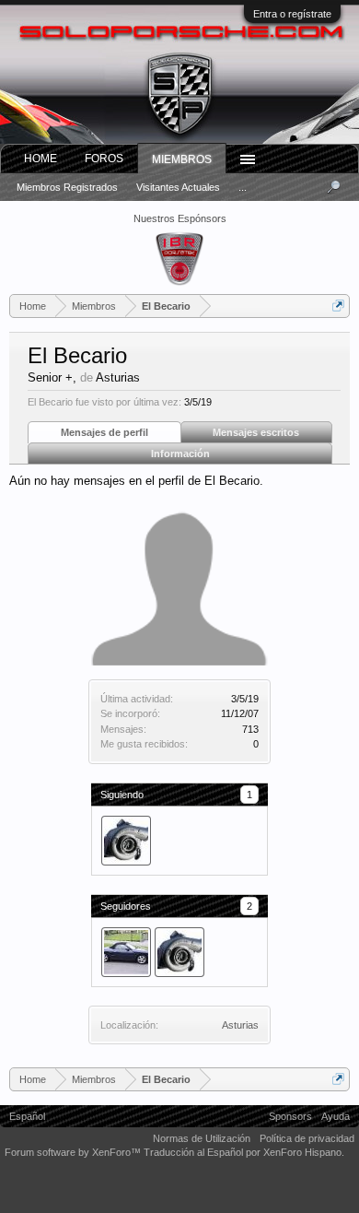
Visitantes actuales (178, 187)
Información (180, 453)
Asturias (240, 1024)
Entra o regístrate (292, 13)
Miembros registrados (67, 187)
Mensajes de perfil (104, 432)
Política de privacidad (307, 1138)
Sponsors (290, 1116)
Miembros (182, 159)
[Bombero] (126, 841)
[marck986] (126, 952)
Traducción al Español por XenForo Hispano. (244, 1152)
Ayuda (335, 1116)
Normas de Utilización (201, 1138)
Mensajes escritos (256, 432)
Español (27, 1116)
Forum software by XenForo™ (74, 1152)
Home (40, 158)
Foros (104, 158)
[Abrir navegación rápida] (338, 306)
